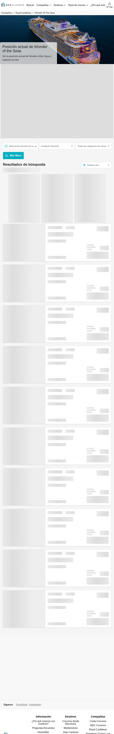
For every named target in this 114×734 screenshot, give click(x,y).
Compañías (42, 5)
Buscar (30, 5)
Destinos (58, 5)
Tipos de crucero (77, 5)
